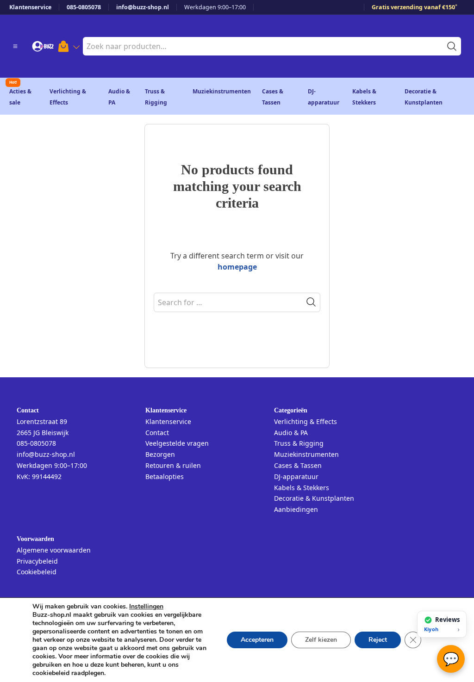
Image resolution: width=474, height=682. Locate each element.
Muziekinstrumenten (222, 91)
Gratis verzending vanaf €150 (414, 7)
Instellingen (146, 606)
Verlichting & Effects (305, 421)
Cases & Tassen (298, 465)
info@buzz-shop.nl (142, 7)
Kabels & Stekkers (301, 487)
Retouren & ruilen (173, 465)
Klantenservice (30, 7)
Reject (377, 639)
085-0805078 (84, 7)
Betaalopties (164, 476)
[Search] (311, 302)
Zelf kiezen (321, 639)
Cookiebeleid (36, 571)
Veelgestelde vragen (177, 443)
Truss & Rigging (299, 443)
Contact (157, 432)
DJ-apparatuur (296, 476)
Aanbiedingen (296, 509)
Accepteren (257, 639)
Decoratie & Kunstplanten (314, 498)
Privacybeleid (37, 561)
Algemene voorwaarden (54, 550)
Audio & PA (291, 432)
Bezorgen (160, 454)
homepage (237, 267)
